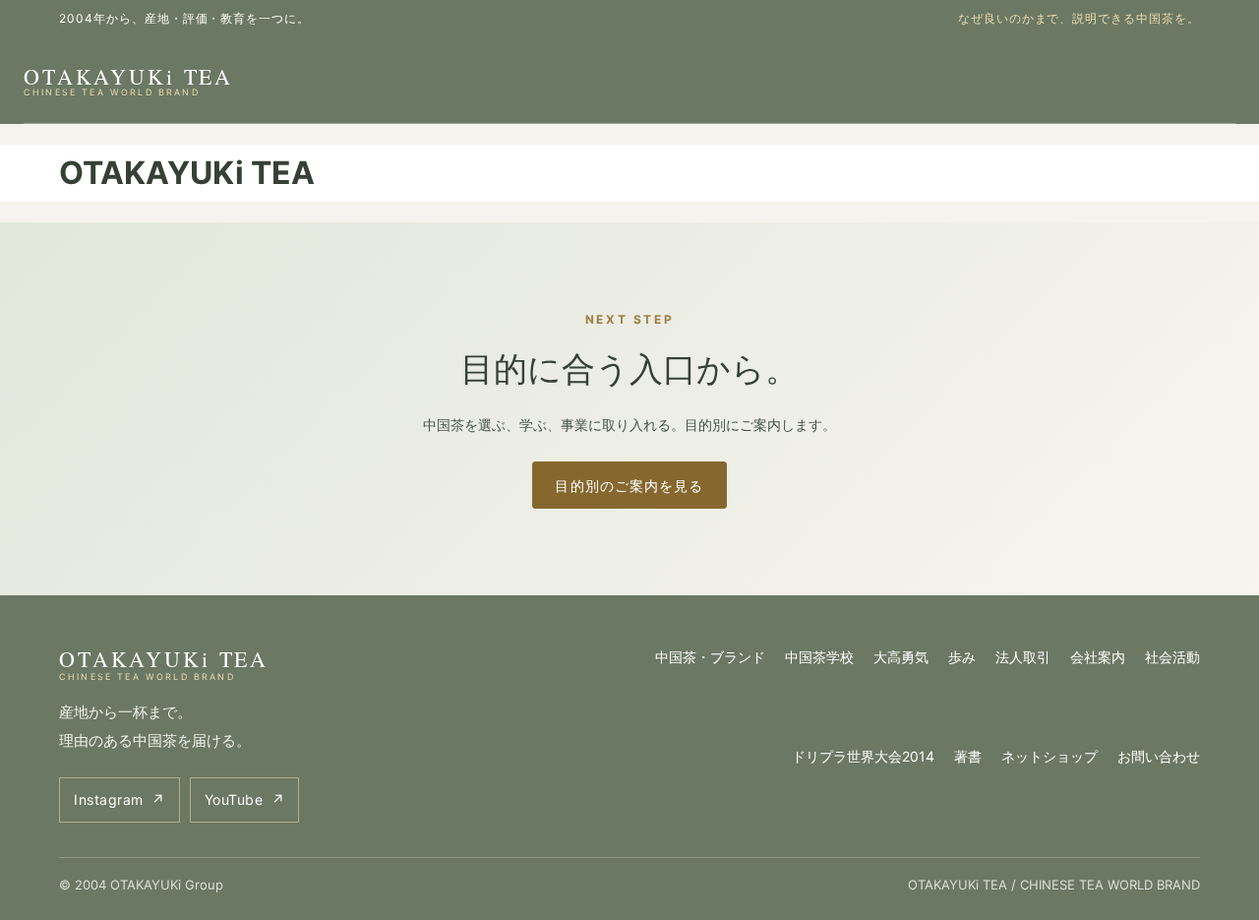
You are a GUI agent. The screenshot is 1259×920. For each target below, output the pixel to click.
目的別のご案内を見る (629, 485)
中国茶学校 (819, 656)
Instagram (119, 799)
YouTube (244, 799)
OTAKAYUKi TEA (128, 79)
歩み (962, 656)
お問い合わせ (1158, 756)
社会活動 (1172, 656)
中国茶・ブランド (710, 656)
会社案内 (1097, 656)
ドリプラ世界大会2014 (863, 756)
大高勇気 (901, 656)
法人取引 (1022, 656)
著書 (968, 756)
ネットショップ (1049, 756)
